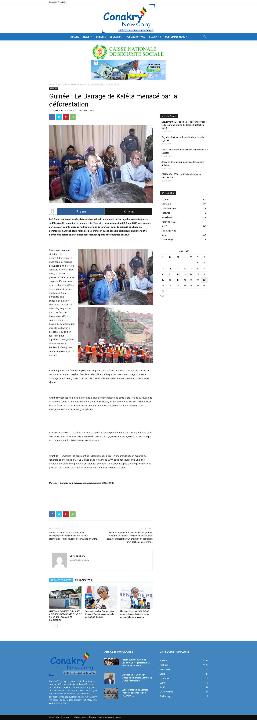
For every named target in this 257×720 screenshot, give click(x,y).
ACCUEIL (74, 36)
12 (178, 274)
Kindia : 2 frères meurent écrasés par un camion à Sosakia (185, 151)
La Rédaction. (59, 110)
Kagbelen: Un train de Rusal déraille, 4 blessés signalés (183, 139)
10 (163, 274)
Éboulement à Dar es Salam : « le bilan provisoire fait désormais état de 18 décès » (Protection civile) (184, 125)
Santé (164, 226)
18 (170, 279)
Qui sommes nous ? (176, 36)
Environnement (169, 208)
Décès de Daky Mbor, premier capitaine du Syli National (183, 163)
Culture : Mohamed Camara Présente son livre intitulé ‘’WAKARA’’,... (135, 693)
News (86, 36)
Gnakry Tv (155, 36)
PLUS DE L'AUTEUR (84, 580)
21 (191, 279)
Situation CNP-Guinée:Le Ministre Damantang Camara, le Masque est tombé (137, 678)
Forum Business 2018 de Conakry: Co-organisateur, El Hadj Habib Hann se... (136, 663)
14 (191, 274)
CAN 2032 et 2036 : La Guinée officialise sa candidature (181, 176)
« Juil (162, 295)
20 (185, 279)
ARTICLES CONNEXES (61, 580)
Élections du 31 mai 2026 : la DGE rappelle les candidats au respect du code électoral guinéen (135, 614)
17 (163, 279)
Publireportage (135, 36)
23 (204, 279)
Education (116, 36)
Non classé (62, 84)
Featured (166, 212)
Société (165, 230)
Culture (165, 199)
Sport (164, 235)
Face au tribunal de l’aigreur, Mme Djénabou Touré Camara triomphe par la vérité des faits (100, 614)
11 (170, 274)
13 (185, 274)
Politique (166, 221)
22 (197, 279)
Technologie (167, 239)
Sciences (101, 36)
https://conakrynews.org (79, 560)
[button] (204, 37)
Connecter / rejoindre (58, 2)
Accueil (52, 84)
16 (204, 274)
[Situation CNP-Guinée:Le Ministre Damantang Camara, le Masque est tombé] (109, 678)
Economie (166, 203)
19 (178, 279)
